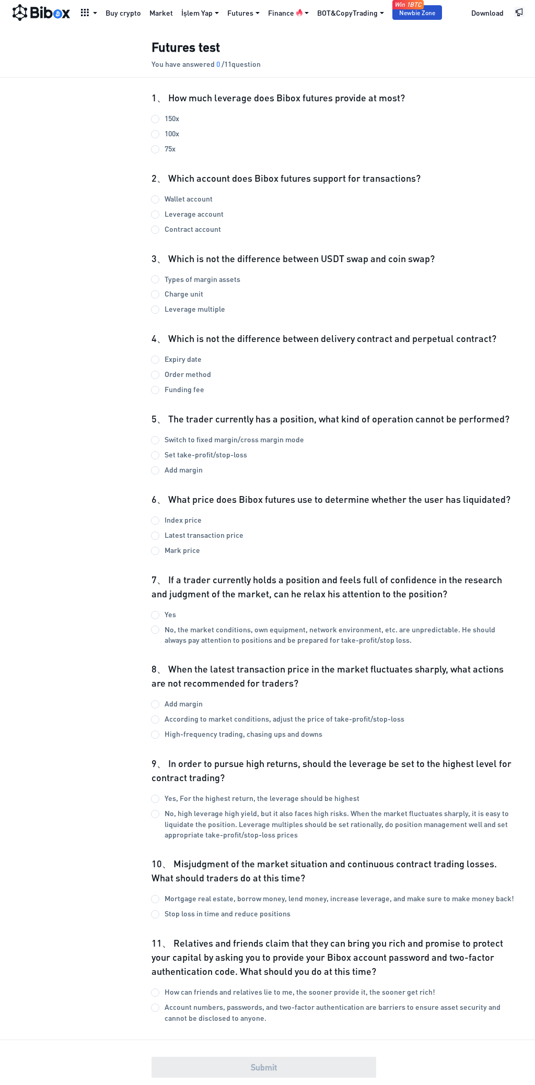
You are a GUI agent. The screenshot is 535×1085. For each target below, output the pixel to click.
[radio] (334, 118)
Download (487, 12)
